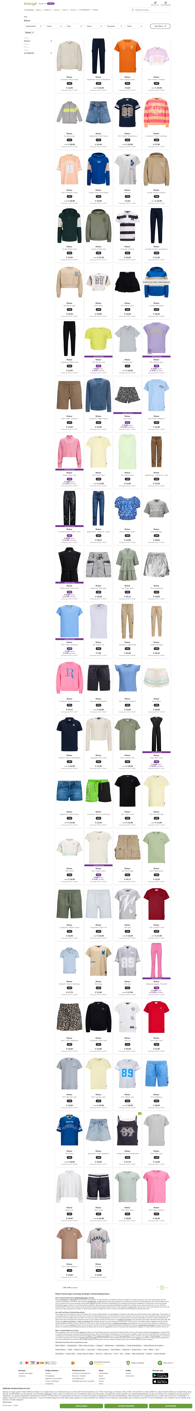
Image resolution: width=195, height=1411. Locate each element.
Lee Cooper (91, 1349)
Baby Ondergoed (138, 1353)
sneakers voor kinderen (103, 1336)
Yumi (115, 1353)
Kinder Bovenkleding (134, 1345)
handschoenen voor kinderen (88, 1338)
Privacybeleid (49, 1376)
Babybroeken (109, 1345)
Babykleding (120, 1345)
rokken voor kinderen (69, 1321)
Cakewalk (126, 1349)
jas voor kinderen (125, 1336)
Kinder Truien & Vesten (85, 1353)
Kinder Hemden (159, 1353)
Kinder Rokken (60, 1349)
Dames (101, 1381)
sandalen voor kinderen (125, 1319)
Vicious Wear (70, 1353)
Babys (151, 1349)
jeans (100, 1301)
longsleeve (72, 1325)
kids (107, 1327)
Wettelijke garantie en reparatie (83, 1381)
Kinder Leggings (103, 1349)
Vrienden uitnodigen (26, 1373)
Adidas (89, 1336)
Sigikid (127, 1353)
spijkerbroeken (91, 1301)
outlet (91, 1303)
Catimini (149, 1353)
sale (65, 1305)
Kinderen (27, 41)
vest (146, 1336)
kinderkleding (64, 1300)
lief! (157, 1349)
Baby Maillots (60, 1345)
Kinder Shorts (136, 1349)
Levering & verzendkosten (81, 1373)
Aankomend (130, 1376)
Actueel (128, 1373)
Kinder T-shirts (79, 1349)
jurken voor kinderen (84, 1321)
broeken (82, 1332)
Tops (121, 1353)
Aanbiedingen (103, 1373)
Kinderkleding (72, 1345)
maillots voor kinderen (120, 1323)
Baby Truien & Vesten (86, 1345)
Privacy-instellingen (52, 1381)
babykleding (73, 1300)
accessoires (154, 1332)
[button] (166, 3)
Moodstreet (59, 1353)
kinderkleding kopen (81, 1298)
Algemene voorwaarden (53, 1378)
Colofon (48, 1373)
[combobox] (150, 9)
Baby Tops (108, 1353)
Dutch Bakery (115, 1349)
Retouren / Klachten (79, 1376)
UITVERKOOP (29, 53)
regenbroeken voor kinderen (147, 1325)
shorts (130, 1307)
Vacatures (22, 1376)
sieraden (138, 1338)
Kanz (145, 1349)
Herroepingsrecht (78, 1378)
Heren (101, 1384)
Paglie (70, 1349)
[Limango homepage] (30, 3)
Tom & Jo (99, 1353)
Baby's (101, 1376)
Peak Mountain (155, 1336)
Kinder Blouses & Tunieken (153, 1345)
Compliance (49, 1384)
